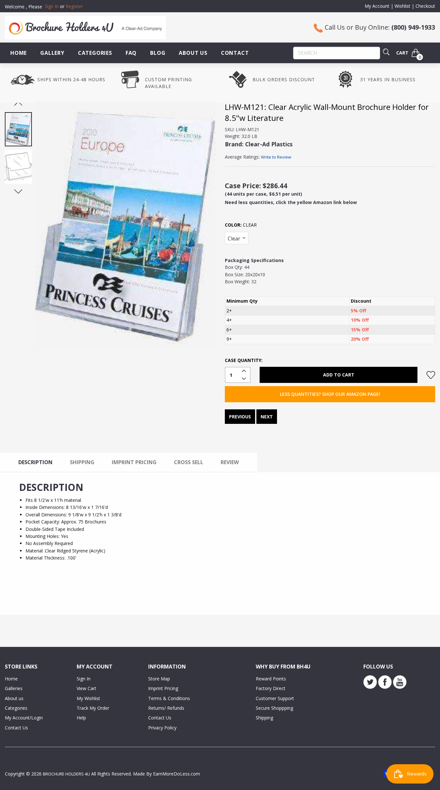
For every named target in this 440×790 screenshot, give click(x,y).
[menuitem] (18, 53)
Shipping (264, 718)
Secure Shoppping (274, 708)
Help (81, 718)
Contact (235, 52)
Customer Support (275, 698)
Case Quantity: (244, 360)
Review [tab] (230, 462)
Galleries (14, 688)
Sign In (84, 679)
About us (14, 698)
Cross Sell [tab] (188, 462)
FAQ (131, 52)
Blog (157, 52)
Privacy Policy (162, 728)
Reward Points (271, 679)
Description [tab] (35, 462)
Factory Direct (270, 688)
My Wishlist (88, 698)
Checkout (425, 6)
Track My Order (93, 708)
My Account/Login (24, 718)
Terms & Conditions (169, 698)
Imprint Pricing (163, 688)
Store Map (159, 679)
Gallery (52, 52)
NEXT (267, 417)
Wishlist (402, 6)
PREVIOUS (240, 417)
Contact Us (16, 728)
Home (18, 52)
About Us (193, 52)
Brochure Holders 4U (66, 774)
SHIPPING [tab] (82, 462)
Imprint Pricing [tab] (134, 462)
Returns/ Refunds (166, 708)
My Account (377, 6)
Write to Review (276, 157)
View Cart (86, 688)
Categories (95, 52)
